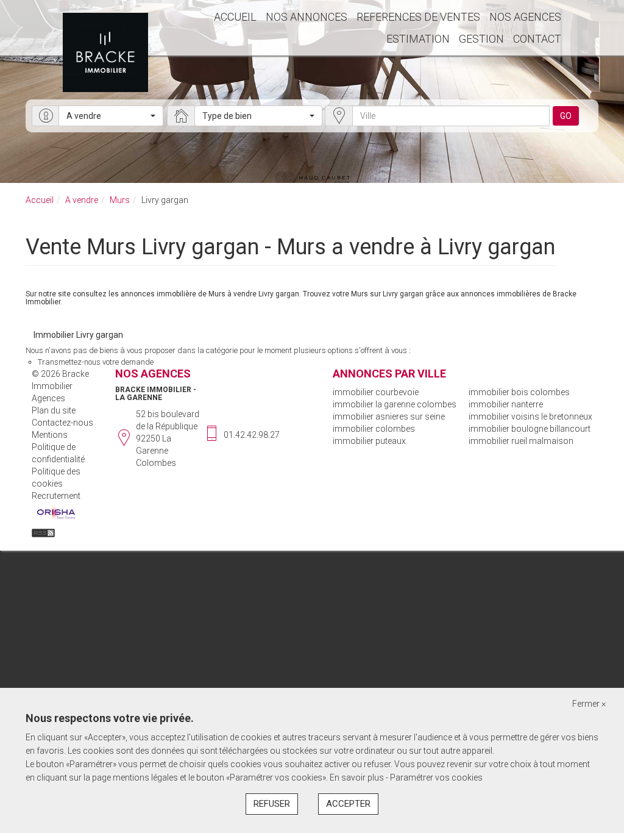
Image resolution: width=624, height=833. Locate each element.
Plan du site (54, 410)
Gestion (481, 38)
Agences (48, 398)
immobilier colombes (374, 429)
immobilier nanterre (506, 404)
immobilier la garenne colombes (394, 404)
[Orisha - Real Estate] (56, 513)
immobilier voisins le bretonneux (530, 416)
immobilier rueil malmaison (521, 441)
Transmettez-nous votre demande (96, 361)
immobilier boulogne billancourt (529, 429)
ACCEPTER (348, 803)
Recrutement (56, 496)
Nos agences (525, 16)
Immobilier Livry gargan (78, 335)
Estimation (418, 38)
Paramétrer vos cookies (436, 777)
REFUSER (272, 803)
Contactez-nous (62, 422)
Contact (537, 38)
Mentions (50, 435)
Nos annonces (306, 16)
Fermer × (589, 704)
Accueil (235, 16)
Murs (120, 200)
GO (566, 116)
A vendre (81, 200)
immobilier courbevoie (376, 392)
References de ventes (418, 16)
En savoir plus (358, 777)
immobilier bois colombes (519, 392)
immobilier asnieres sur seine (389, 416)
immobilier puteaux (369, 441)
